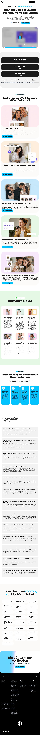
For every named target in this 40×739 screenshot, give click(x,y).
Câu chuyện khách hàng (33, 682)
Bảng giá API (3, 682)
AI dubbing (33, 517)
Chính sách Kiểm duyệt (14, 713)
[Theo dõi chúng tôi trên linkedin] (7, 731)
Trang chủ (10, 6)
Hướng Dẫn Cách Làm (33, 689)
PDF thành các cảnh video (17, 572)
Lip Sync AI (12, 698)
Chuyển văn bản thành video (15, 694)
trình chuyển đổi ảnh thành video (26, 205)
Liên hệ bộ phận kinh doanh (5, 708)
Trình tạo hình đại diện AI (14, 690)
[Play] (4, 47)
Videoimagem (34, 526)
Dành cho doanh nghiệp (5, 703)
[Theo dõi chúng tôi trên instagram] (8, 731)
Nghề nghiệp (13, 704)
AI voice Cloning (15, 241)
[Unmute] (34, 47)
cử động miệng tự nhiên (10, 550)
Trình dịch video (13, 685)
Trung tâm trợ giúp (32, 686)
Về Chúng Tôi (13, 703)
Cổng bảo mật (13, 708)
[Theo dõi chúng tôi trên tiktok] (10, 731)
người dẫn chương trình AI (8, 470)
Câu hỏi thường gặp (32, 691)
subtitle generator (31, 492)
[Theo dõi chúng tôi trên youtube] (3, 731)
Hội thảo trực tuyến (32, 685)
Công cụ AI (12, 699)
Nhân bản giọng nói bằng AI (15, 691)
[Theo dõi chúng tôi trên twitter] (5, 731)
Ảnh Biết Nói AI (13, 682)
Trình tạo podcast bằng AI (14, 693)
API (11, 684)
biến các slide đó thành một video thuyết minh (15, 563)
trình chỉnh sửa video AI (31, 504)
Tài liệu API (31, 690)
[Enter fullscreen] (35, 47)
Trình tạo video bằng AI (14, 689)
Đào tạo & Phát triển (23, 685)
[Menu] (37, 2)
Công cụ (15, 6)
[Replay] (20, 37)
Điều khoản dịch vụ (14, 712)
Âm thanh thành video (14, 696)
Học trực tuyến (22, 682)
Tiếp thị (21, 684)
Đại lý (21, 681)
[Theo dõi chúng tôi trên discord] (2, 731)
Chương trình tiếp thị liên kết (34, 684)
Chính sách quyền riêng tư (15, 711)
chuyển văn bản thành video (28, 168)
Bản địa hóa (12, 686)
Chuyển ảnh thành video (14, 695)
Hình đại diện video (14, 681)
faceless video (26, 431)
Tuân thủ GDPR (13, 714)
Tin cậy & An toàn (13, 709)
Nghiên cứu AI (13, 707)
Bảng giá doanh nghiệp (4, 704)
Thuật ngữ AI (31, 693)
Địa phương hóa (22, 686)
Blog (30, 681)
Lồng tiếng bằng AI (14, 700)
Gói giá (2, 681)
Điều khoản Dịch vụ (14, 730)
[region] (20, 37)
